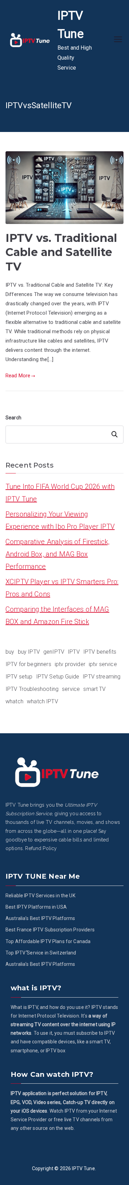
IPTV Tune (83, 1168)
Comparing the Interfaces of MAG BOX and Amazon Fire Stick (57, 615)
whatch (14, 701)
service (71, 689)
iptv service (103, 664)
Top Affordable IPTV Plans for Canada (48, 941)
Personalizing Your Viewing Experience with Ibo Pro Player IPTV (60, 520)
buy (10, 651)
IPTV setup (19, 676)
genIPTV (53, 651)
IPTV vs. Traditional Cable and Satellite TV (61, 252)
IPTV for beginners (28, 664)
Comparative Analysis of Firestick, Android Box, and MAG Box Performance (57, 554)
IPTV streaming (101, 676)
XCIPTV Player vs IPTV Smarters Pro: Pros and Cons (62, 588)
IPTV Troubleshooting (32, 689)
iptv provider (70, 664)
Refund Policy (41, 848)
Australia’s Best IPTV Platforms (40, 918)
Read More (18, 375)
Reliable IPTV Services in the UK (40, 895)
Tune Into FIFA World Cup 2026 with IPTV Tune (60, 492)
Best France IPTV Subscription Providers (50, 929)
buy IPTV (29, 651)
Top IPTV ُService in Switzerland (41, 953)
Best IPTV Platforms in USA (36, 907)
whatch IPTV (42, 701)
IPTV (74, 651)
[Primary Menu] (117, 39)
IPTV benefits (99, 651)
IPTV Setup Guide (57, 676)
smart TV (94, 689)
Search (13, 417)
